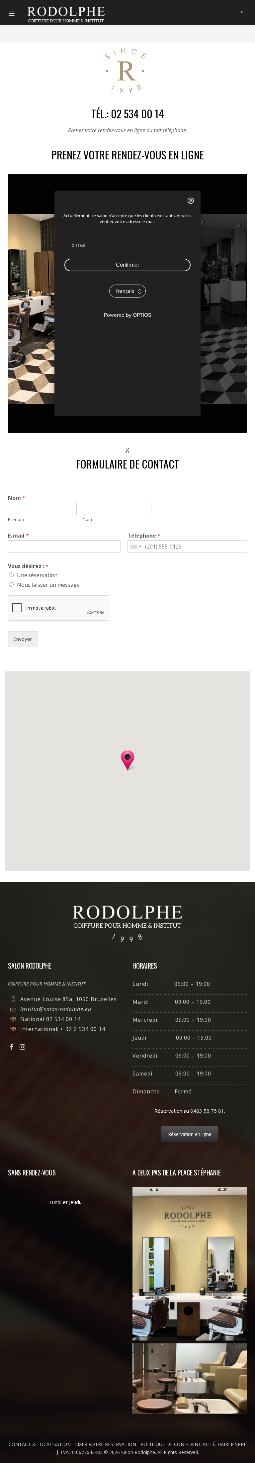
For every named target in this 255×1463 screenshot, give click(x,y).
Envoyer (22, 639)
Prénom (16, 519)
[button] (127, 760)
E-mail (18, 535)
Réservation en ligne (190, 1134)
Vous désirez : (28, 566)
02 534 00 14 (63, 1019)
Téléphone (144, 535)
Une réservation (37, 575)
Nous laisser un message (48, 584)
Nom (16, 497)
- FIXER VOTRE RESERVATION (104, 1444)
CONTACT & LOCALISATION (40, 1444)
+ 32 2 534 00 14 (82, 1029)
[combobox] (135, 547)
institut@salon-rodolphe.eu (55, 1009)
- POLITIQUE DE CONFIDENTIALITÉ (176, 1444)
